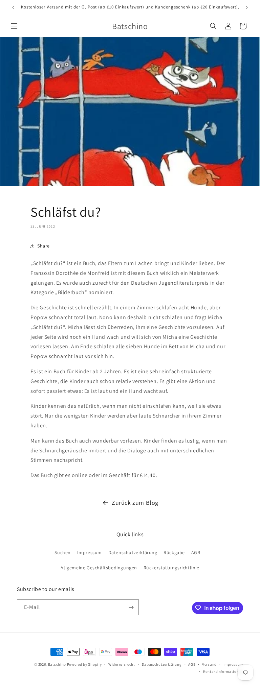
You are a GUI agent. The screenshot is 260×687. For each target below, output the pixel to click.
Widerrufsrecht (121, 664)
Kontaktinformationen (223, 671)
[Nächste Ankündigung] (246, 7)
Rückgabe (174, 552)
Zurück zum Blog (135, 502)
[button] (14, 26)
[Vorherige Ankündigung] (13, 7)
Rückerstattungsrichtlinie (171, 568)
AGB (195, 552)
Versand (209, 664)
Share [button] (43, 246)
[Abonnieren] (131, 607)
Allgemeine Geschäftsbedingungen (99, 568)
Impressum (89, 552)
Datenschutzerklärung (132, 552)
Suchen (63, 552)
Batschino (57, 664)
